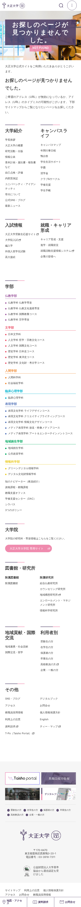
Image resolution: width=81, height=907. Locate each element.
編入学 (9, 245)
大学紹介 (13, 130)
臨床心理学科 (15, 397)
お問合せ (45, 705)
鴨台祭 (44, 156)
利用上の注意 (12, 719)
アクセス (10, 705)
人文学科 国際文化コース (22, 345)
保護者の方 (46, 652)
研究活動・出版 (14, 151)
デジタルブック (49, 698)
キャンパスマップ (50, 144)
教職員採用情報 (14, 712)
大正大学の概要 (14, 145)
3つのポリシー (13, 510)
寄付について (12, 194)
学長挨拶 (10, 139)
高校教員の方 (48, 664)
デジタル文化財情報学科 (22, 474)
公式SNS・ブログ (15, 200)
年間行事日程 (48, 150)
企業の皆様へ (48, 256)
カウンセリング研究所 (52, 589)
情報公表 (10, 156)
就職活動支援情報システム (55, 250)
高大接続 (10, 257)
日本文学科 (14, 334)
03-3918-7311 (47, 857)
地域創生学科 (15, 447)
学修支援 (45, 184)
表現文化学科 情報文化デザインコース (30, 421)
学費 (43, 167)
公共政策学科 (15, 453)
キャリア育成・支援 (52, 239)
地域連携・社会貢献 (16, 646)
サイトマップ (12, 890)
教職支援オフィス (15, 492)
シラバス (10, 504)
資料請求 (10, 726)
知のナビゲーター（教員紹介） (23, 481)
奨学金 (44, 173)
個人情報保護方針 (50, 712)
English (44, 719)
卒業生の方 (46, 658)
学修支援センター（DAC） (20, 498)
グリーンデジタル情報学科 (23, 468)
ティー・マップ (49, 726)
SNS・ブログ (12, 698)
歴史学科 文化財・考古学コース (26, 362)
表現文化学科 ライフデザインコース (29, 410)
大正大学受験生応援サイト (20, 234)
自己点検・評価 (14, 172)
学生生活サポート (50, 161)
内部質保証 (11, 178)
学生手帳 (45, 190)
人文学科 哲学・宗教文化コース (26, 339)
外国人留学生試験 (15, 251)
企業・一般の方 (49, 670)
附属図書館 (11, 583)
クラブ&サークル (50, 178)
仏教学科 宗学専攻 (18, 319)
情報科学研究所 (49, 610)
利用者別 (49, 632)
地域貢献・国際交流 (20, 635)
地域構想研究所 (49, 594)
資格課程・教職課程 (16, 487)
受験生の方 (46, 641)
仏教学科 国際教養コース (22, 314)
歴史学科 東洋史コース (21, 357)
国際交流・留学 (14, 652)
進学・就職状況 (49, 245)
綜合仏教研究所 (49, 583)
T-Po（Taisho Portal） (18, 733)
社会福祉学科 (15, 383)
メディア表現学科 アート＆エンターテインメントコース (40, 433)
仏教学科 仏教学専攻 (20, 302)
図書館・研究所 (20, 568)
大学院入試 (11, 239)
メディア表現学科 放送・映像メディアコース (34, 427)
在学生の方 (46, 647)
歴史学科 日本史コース (21, 351)
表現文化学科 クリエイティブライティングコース (36, 416)
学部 (9, 286)
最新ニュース (12, 205)
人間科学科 (14, 377)
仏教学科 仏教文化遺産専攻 (24, 308)
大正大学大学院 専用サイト (26, 548)
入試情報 (13, 225)
